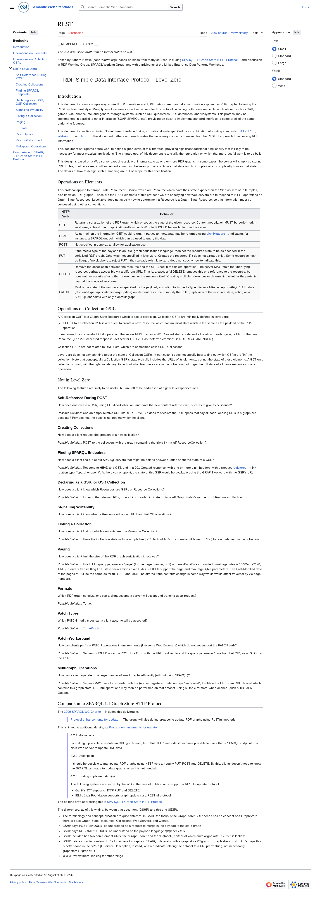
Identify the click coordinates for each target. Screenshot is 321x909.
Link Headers (216, 233)
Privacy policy (18, 882)
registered (240, 467)
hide (33, 32)
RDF (84, 136)
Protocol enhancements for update (94, 719)
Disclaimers (76, 882)
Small (282, 48)
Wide (281, 85)
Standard (284, 55)
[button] (11, 7)
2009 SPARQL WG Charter (82, 711)
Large (282, 62)
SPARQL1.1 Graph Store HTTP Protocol (210, 60)
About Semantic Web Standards (47, 882)
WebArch (64, 136)
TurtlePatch (91, 628)
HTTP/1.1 (245, 131)
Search (175, 7)
